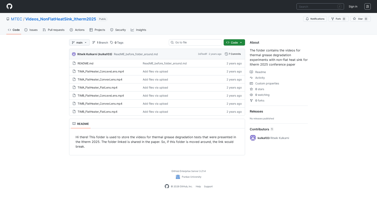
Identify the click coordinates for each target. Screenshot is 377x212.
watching (262, 94)
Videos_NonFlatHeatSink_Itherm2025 (60, 19)
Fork (340, 18)
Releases (256, 111)
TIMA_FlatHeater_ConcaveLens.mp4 (101, 71)
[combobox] (320, 6)
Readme (260, 72)
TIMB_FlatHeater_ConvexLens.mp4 (100, 103)
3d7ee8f (202, 53)
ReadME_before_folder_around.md (136, 54)
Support (208, 186)
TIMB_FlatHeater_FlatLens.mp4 (97, 111)
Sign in (353, 6)
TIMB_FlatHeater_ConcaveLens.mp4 (101, 95)
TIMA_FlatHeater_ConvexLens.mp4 (100, 79)
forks (259, 100)
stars (259, 89)
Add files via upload (155, 71)
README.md (85, 63)
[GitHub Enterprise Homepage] (167, 186)
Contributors (261, 129)
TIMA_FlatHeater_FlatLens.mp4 (97, 87)
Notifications (317, 18)
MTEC (16, 19)
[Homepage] (9, 6)
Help (198, 186)
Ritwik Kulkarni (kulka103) (94, 54)
